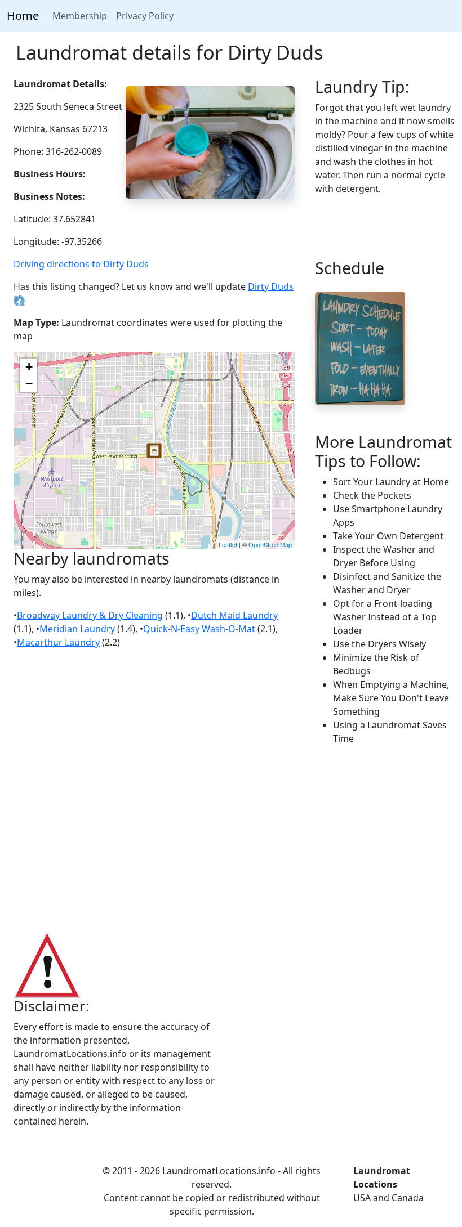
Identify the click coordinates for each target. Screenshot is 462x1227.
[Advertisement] (231, 838)
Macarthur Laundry (58, 642)
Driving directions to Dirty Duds (81, 264)
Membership (79, 16)
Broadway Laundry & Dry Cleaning (90, 615)
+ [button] (29, 367)
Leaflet (228, 544)
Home (23, 15)
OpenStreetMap (270, 544)
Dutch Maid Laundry (234, 615)
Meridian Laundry (77, 629)
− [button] (29, 384)
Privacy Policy (145, 16)
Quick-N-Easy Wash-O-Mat (199, 629)
